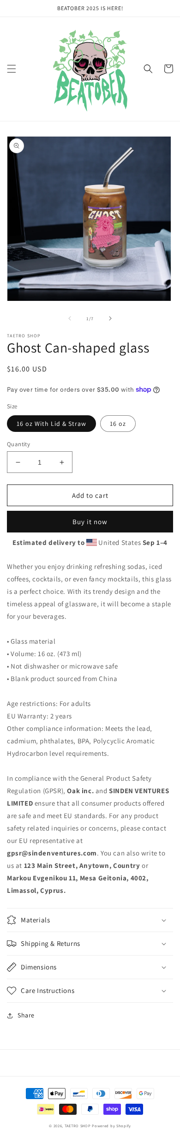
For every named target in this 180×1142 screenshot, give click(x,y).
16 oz (118, 423)
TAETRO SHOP (78, 1125)
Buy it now (90, 521)
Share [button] (26, 1015)
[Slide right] (110, 318)
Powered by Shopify (111, 1125)
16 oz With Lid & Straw (51, 423)
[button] (11, 69)
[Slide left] (70, 318)
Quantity (18, 444)
